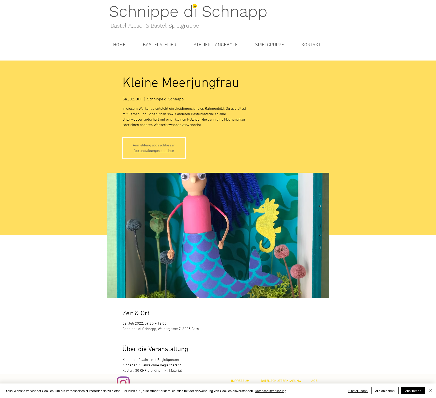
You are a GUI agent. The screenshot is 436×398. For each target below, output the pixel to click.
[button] (159, 45)
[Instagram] (123, 382)
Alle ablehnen (385, 390)
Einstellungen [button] (358, 390)
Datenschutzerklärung (270, 390)
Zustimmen (413, 390)
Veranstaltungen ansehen (154, 151)
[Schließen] (430, 390)
